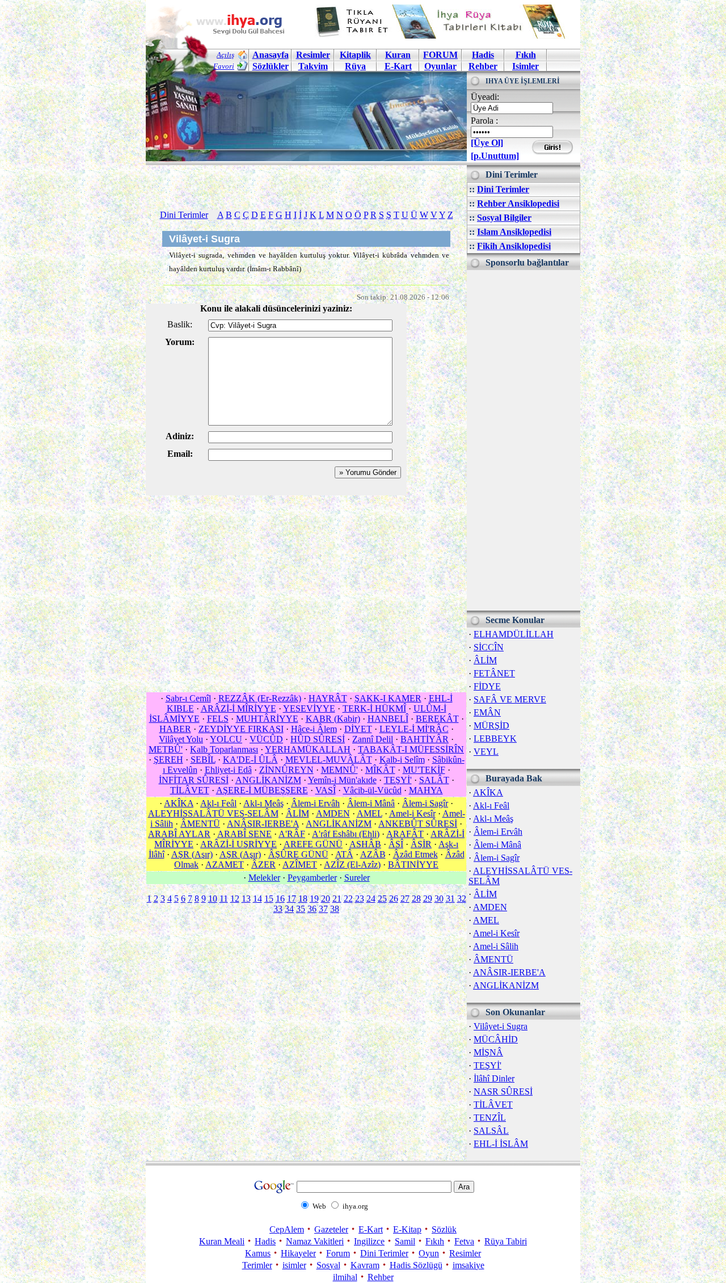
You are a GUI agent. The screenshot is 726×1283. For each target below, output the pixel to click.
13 (246, 898)
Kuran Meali (221, 1241)
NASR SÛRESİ (503, 1091)
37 (323, 909)
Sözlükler (270, 66)
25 (382, 898)
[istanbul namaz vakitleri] (306, 152)
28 (416, 898)
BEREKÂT (437, 718)
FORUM (440, 55)
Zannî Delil (372, 739)
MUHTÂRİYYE (267, 718)
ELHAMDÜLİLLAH (514, 634)
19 (314, 898)
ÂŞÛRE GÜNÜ (298, 854)
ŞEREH (168, 759)
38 (334, 909)
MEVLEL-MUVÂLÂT (328, 759)
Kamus (258, 1253)
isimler (294, 1265)
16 (280, 898)
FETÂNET (494, 673)
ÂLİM (485, 660)
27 (405, 898)
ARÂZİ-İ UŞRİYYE (238, 844)
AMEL (486, 920)
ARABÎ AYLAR (179, 834)
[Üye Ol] (487, 143)
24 (370, 898)
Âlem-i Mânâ (497, 844)
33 (277, 909)
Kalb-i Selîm (402, 759)
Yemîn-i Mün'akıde (342, 780)
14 (257, 898)
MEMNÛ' (339, 770)
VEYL (486, 751)
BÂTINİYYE (413, 864)
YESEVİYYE (309, 708)
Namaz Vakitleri (315, 1241)
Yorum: (180, 342)
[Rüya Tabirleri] (443, 35)
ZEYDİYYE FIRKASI (241, 729)
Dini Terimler (503, 189)
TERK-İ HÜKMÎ (374, 708)
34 (289, 909)
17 (291, 898)
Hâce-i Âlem (314, 729)
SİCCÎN (489, 647)
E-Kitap (407, 1229)
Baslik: (179, 324)
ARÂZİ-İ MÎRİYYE (238, 708)
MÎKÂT (380, 770)
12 (234, 898)
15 (268, 898)
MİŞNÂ (488, 1052)
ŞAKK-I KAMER (387, 698)
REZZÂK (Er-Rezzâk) (259, 698)
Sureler (357, 877)
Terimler (257, 1265)
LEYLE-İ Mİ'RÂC (414, 729)
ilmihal (345, 1277)
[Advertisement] (523, 440)
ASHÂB (365, 844)
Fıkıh (526, 55)
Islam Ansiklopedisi (514, 232)
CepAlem (286, 1229)
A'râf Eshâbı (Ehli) (345, 834)
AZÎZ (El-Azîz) (352, 864)
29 (427, 898)
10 (212, 898)
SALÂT (434, 780)
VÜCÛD (266, 739)
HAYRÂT (328, 698)
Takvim (313, 66)
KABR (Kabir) (333, 718)
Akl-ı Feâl (491, 805)
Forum (338, 1253)
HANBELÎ (388, 718)
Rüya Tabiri (505, 1241)
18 (302, 898)
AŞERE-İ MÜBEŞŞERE (262, 790)
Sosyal (328, 1265)
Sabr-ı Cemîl (188, 698)
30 (439, 898)
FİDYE (487, 686)
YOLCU (226, 739)
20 (325, 898)
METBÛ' (166, 749)
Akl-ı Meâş (493, 818)
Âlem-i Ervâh (498, 831)
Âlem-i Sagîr (497, 858)
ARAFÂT (405, 834)
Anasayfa (270, 55)
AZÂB (373, 854)
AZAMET (224, 864)
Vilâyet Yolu (181, 739)
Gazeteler (331, 1229)
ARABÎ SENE (244, 834)
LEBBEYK (495, 738)
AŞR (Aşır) (192, 854)
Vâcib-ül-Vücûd (372, 790)
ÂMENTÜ (493, 959)
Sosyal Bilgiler (504, 217)
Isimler (525, 66)
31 (450, 898)
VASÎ (325, 790)
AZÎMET (299, 864)
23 (359, 898)
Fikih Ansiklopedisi (514, 246)
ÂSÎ (396, 844)
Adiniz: (180, 436)
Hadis (483, 55)
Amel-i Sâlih (495, 946)
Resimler (465, 1253)
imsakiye (468, 1265)
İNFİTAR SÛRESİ (194, 780)
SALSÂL (491, 1130)
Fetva (464, 1241)
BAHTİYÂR (424, 739)
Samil (405, 1241)
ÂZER (263, 864)
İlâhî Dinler (494, 1078)
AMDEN (490, 907)
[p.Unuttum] (495, 156)
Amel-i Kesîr (496, 933)
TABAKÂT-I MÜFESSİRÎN (411, 749)
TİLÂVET (493, 1104)
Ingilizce (369, 1241)
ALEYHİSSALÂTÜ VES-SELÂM (213, 813)
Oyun (429, 1253)
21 (336, 898)
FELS (218, 718)
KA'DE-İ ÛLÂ (250, 759)
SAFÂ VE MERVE (510, 699)
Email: (180, 453)
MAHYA (426, 790)
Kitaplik (355, 55)
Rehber (482, 66)
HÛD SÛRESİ (317, 739)
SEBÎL (203, 759)
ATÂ (344, 854)
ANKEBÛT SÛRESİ (417, 823)
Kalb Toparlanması (224, 749)
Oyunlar (440, 66)
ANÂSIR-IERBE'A (509, 972)
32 (461, 898)
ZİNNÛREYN (286, 770)
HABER (175, 729)
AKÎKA (488, 792)
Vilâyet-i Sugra (500, 1026)
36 (311, 909)
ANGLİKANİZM (506, 985)
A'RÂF (291, 834)
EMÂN (487, 712)
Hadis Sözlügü (416, 1265)
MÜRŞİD (491, 725)
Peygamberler (312, 877)
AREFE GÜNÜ (313, 844)
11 (224, 898)
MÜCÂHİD (496, 1039)
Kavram (365, 1265)
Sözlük (444, 1229)
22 (348, 898)
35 (300, 909)
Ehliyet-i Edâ (228, 770)
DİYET (358, 729)
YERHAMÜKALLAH (308, 749)
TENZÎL (490, 1117)
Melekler (264, 877)
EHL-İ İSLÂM (501, 1144)
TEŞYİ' (487, 1065)
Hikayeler (298, 1253)
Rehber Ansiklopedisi (518, 203)
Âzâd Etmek (415, 854)
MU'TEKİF (424, 770)
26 (393, 898)
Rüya (355, 66)
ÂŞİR (421, 844)
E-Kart (398, 66)
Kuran (398, 55)
